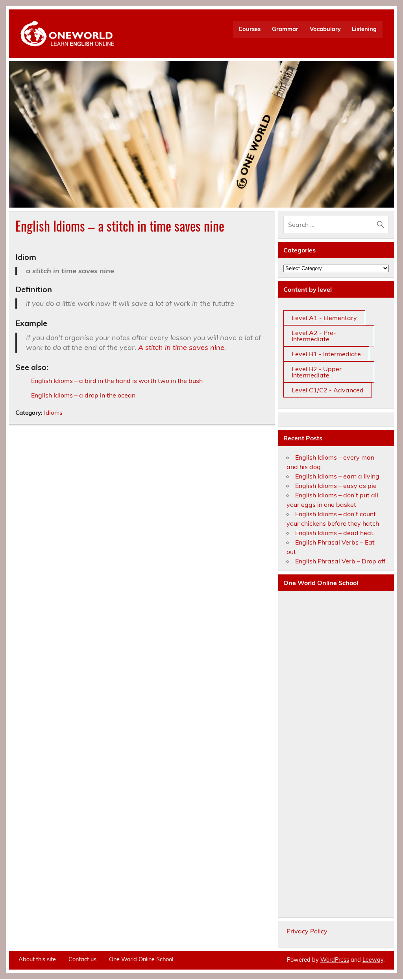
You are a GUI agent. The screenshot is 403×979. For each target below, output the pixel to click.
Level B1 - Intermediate (326, 354)
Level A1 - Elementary (324, 318)
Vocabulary (325, 29)
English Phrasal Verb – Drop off (340, 561)
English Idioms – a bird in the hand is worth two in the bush (117, 381)
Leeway (372, 959)
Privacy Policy (307, 931)
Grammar (285, 29)
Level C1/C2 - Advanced (328, 390)
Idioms (53, 412)
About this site (37, 959)
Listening (364, 29)
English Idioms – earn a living (337, 476)
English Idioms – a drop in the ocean (83, 395)
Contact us (82, 959)
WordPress (334, 959)
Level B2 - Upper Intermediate (317, 372)
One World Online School (141, 959)
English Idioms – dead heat (334, 533)
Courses (249, 29)
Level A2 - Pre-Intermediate (314, 336)
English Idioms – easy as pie (336, 486)
